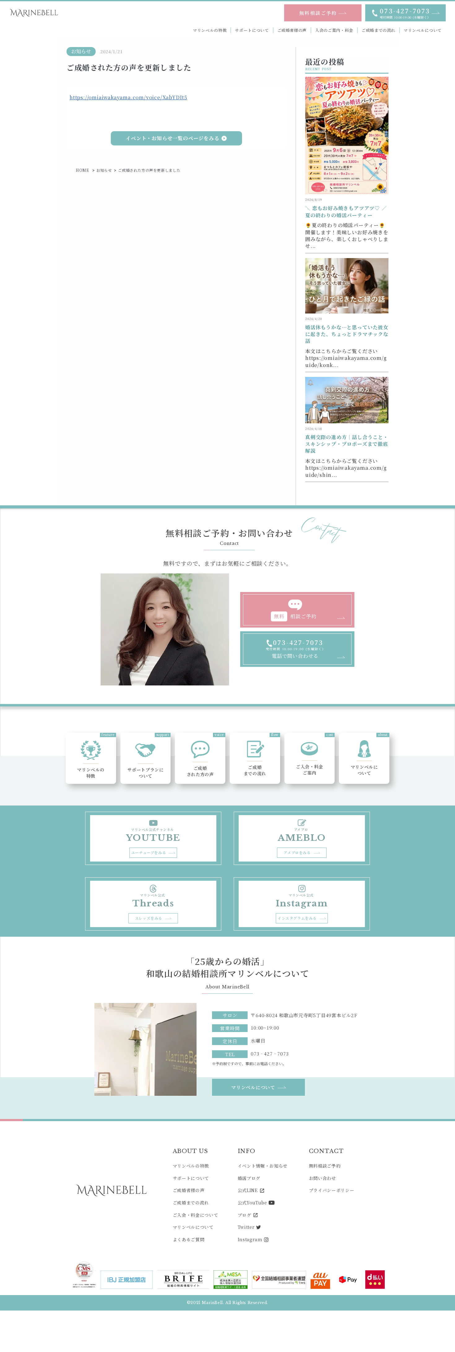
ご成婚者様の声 (292, 30)
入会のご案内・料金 (334, 30)
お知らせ (104, 170)
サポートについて (252, 30)
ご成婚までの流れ (378, 30)
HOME (83, 170)
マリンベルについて (423, 30)
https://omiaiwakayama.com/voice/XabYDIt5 (128, 97)
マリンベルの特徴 (210, 30)
